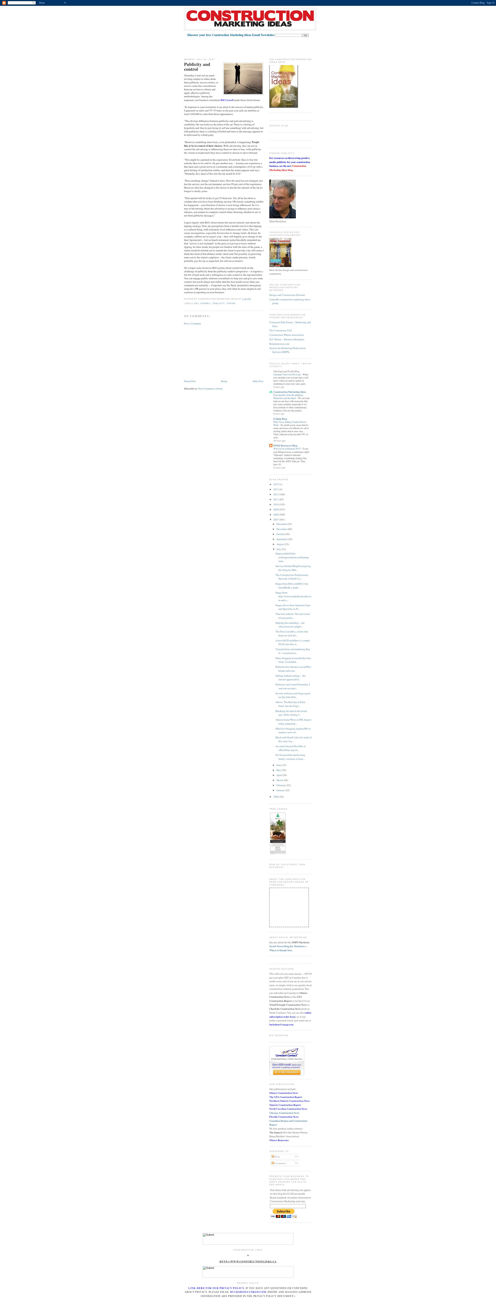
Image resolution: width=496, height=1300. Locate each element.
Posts (277, 1156)
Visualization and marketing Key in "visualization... (293, 651)
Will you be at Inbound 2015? (287, 448)
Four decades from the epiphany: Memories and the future (288, 396)
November (282, 529)
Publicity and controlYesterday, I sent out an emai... (293, 686)
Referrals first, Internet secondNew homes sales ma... (293, 668)
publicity (219, 303)
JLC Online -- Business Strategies (286, 339)
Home (224, 381)
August (280, 544)
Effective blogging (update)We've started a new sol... (293, 730)
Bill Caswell (203, 303)
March (280, 780)
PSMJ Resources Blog (285, 445)
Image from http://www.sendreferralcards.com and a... (293, 596)
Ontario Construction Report (285, 1105)
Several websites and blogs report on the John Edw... (293, 695)
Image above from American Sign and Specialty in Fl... (293, 607)
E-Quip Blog (280, 418)
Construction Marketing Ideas (289, 392)
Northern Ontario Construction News (289, 1101)
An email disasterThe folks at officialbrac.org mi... (291, 748)
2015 (276, 484)
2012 (276, 494)
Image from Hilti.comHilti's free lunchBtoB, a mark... (292, 585)
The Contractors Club (280, 330)
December (282, 524)
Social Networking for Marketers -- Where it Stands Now (288, 948)
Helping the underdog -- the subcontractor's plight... (290, 624)
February (281, 785)
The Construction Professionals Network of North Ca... (292, 577)
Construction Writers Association (286, 335)
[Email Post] (251, 299)
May (279, 770)
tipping (231, 303)
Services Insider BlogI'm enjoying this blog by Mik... (293, 568)
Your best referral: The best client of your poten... (293, 615)
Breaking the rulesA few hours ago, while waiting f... (291, 713)
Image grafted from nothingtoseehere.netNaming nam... (292, 557)
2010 (276, 504)
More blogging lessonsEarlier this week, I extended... (293, 660)
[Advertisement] (254, 45)
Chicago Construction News (284, 1113)
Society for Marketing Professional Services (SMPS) (287, 350)
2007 (276, 519)
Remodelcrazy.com (279, 343)
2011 (276, 499)
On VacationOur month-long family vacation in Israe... (290, 757)
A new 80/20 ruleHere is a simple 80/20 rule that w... (293, 642)
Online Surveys (295, 1059)
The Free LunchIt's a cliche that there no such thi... (292, 633)
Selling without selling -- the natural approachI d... (291, 677)
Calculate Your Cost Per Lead (287, 374)
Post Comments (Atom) (210, 388)
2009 (276, 509)
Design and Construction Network (287, 295)
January (280, 790)
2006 (276, 796)
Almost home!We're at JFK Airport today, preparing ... (293, 721)
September (282, 539)
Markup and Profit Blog (286, 371)
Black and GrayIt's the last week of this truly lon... (294, 739)
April (279, 775)
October (280, 534)
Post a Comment (192, 323)
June (279, 765)
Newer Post (190, 381)
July (279, 549)
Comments (280, 1163)
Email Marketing (278, 1059)
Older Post (258, 381)
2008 (276, 514)
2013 (276, 489)
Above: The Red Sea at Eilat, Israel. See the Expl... (291, 704)
